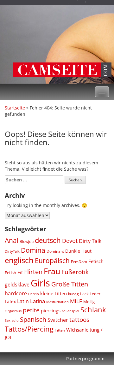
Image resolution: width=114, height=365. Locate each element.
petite (31, 310)
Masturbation (57, 301)
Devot (70, 240)
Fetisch (96, 261)
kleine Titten (53, 293)
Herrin (33, 294)
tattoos (79, 319)
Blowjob (27, 241)
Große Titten (69, 284)
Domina (33, 250)
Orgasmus (13, 311)
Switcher (58, 319)
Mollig (89, 301)
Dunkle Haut (78, 251)
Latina (37, 301)
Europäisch (52, 260)
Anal (11, 240)
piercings (50, 310)
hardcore (16, 293)
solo (15, 320)
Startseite (15, 108)
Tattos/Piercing (29, 328)
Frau (52, 271)
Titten (60, 330)
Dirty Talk (90, 240)
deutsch (48, 240)
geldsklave (17, 284)
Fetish (10, 272)
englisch (19, 260)
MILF (76, 301)
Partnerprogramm (85, 359)
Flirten (33, 271)
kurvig (73, 294)
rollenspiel (70, 311)
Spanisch (33, 319)
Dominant (55, 251)
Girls (40, 283)
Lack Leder (90, 294)
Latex (10, 301)
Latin (23, 301)
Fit (20, 272)
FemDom (79, 261)
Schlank (93, 309)
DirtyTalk (12, 251)
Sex (7, 320)
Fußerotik (75, 272)
